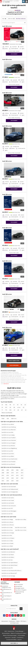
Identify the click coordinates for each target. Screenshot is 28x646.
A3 (2, 404)
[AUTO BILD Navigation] (26, 1)
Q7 (22, 410)
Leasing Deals (18, 586)
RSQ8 (3, 418)
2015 (12, 475)
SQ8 (8, 418)
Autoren (20, 639)
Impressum (8, 637)
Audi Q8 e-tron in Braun (7, 522)
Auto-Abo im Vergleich (20, 590)
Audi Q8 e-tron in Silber (7, 540)
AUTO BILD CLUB (14, 623)
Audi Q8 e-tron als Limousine (9, 505)
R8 (10, 404)
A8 (18, 410)
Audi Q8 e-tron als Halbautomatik (10, 489)
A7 (14, 410)
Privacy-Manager (19, 631)
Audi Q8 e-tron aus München (9, 429)
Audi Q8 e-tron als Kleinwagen (9, 511)
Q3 (25, 404)
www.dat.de (6, 383)
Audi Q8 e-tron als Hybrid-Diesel (9, 565)
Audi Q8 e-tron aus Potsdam (8, 461)
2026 (17, 480)
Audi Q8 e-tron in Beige (7, 519)
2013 (3, 475)
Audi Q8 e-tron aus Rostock (8, 464)
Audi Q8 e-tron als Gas (7, 560)
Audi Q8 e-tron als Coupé (8, 500)
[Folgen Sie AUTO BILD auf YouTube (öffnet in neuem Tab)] (7, 615)
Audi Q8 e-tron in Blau (20, 519)
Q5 (10, 407)
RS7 (6, 407)
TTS (6, 410)
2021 (17, 478)
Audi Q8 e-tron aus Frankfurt (9, 437)
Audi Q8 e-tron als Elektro (8, 557)
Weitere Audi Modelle (7, 412)
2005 (12, 470)
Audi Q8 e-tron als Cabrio (8, 497)
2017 (22, 475)
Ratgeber (17, 582)
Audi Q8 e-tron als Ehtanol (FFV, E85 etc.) (11, 570)
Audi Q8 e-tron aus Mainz (8, 456)
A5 (2, 407)
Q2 (23, 407)
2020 (12, 478)
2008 (3, 472)
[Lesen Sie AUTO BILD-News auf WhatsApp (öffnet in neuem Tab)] (24, 615)
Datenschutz (11, 631)
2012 (22, 472)
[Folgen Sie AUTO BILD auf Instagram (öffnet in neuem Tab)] (10, 615)
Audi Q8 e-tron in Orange (8, 532)
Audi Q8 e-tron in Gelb (7, 527)
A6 (21, 404)
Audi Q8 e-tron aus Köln (7, 432)
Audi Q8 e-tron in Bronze (8, 524)
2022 (22, 478)
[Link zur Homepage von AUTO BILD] (1, 1)
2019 (7, 478)
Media (17, 621)
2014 (7, 475)
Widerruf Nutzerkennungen (10, 635)
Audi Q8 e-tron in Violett (7, 543)
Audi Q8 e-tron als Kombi (8, 503)
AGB (5, 631)
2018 (3, 478)
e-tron (18, 407)
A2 (25, 410)
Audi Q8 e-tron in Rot (7, 535)
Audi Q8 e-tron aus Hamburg (9, 427)
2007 (22, 470)
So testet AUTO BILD (11, 639)
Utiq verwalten (21, 635)
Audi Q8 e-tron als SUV (7, 508)
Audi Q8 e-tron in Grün (20, 530)
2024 (7, 480)
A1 (14, 404)
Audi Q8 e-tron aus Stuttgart (8, 443)
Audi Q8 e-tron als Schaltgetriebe (10, 492)
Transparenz (20, 637)
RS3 (10, 410)
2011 (17, 472)
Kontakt (14, 637)
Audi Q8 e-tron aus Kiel (7, 451)
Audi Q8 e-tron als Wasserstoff (9, 573)
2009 (7, 472)
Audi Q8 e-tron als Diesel (8, 554)
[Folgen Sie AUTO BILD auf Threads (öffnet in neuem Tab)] (18, 615)
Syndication (12, 621)
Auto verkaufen (19, 584)
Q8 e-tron (10, 18)
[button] (14, 22)
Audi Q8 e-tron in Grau (7, 530)
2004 (7, 470)
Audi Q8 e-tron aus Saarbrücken (9, 459)
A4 (17, 404)
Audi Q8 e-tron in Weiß (7, 546)
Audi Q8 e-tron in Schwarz (8, 538)
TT (2, 410)
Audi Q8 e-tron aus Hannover (9, 440)
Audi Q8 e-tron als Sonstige (8, 576)
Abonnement (4, 621)
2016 (17, 475)
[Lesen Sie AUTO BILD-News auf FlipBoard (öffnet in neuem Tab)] (21, 615)
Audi (3, 18)
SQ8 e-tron (13, 418)
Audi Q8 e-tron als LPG (7, 568)
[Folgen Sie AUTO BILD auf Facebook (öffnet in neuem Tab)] (4, 615)
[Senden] (21, 608)
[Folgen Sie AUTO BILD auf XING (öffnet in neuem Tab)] (12, 615)
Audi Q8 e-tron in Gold (20, 527)
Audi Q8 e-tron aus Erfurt (8, 453)
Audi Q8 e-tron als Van (7, 513)
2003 (3, 470)
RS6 (6, 404)
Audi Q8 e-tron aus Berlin (8, 424)
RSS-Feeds (23, 621)
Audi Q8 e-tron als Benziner (8, 552)
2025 (12, 480)
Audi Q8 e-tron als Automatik (9, 486)
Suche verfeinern (14, 365)
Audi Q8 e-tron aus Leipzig (8, 435)
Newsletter (14, 605)
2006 (17, 470)
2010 (12, 472)
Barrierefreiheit (6, 633)
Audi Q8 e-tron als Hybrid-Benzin (10, 562)
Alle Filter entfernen (21, 18)
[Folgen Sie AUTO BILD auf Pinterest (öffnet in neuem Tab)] (15, 615)
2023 (3, 480)
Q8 (14, 407)
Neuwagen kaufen (19, 588)
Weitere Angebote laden (14, 360)
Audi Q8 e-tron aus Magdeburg (9, 448)
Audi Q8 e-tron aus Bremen (8, 445)
